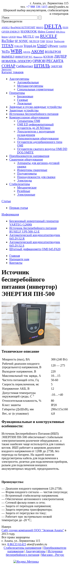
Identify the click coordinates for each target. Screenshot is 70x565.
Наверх (6, 526)
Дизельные (24, 103)
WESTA (26, 52)
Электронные (26, 194)
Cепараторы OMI (28, 121)
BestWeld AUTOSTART (22, 27)
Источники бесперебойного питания (33, 114)
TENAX (49, 41)
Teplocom (59, 41)
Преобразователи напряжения (29, 156)
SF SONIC (21, 41)
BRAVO (39, 27)
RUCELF (48, 36)
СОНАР (8, 66)
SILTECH (34, 41)
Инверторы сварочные (32, 170)
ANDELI (6, 27)
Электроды (24, 180)
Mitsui (19, 37)
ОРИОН (39, 61)
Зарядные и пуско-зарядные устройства (35, 107)
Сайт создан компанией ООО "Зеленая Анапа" (33, 530)
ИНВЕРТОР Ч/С (24, 56)
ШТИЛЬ (42, 65)
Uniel (42, 45)
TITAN (7, 45)
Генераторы (17, 92)
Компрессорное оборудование (29, 117)
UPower (52, 46)
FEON (65, 27)
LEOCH (12, 37)
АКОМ (37, 51)
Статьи (6, 201)
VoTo (6, 51)
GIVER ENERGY (11, 31)
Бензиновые (25, 96)
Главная (14, 255)
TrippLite (30, 46)
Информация (10, 214)
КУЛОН (48, 56)
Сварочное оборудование (26, 159)
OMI (37, 37)
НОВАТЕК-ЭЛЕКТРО (17, 61)
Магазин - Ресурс (52, 554)
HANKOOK (29, 31)
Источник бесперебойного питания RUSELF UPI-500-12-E (33, 229)
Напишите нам (19, 259)
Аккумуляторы (19, 78)
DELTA (53, 26)
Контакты (15, 262)
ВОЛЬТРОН (53, 52)
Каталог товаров (13, 72)
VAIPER (63, 46)
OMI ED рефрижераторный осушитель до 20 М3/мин (35, 126)
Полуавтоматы (27, 173)
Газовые (22, 100)
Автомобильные (28, 82)
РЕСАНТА (54, 61)
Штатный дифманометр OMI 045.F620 (34, 249)
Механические (27, 187)
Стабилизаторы (19, 184)
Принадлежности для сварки (36, 177)
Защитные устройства (23, 110)
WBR (16, 51)
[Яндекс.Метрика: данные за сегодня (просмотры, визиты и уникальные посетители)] (26, 561)
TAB (42, 41)
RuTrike (8, 41)
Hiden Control (46, 31)
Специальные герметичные (35, 89)
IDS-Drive (60, 32)
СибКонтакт (24, 66)
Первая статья (18, 207)
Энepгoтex (6, 69)
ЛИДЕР (60, 56)
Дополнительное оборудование (38, 138)
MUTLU (28, 36)
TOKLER (18, 46)
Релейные (23, 191)
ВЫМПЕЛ (8, 56)
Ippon (5, 36)
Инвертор (38, 57)
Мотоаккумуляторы (30, 85)
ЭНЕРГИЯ (56, 66)
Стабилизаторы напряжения (22, 547)
